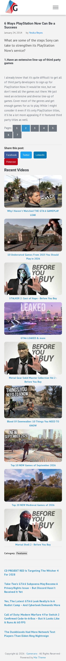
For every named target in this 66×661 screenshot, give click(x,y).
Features (22, 553)
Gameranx (31, 653)
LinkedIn (40, 155)
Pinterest (11, 161)
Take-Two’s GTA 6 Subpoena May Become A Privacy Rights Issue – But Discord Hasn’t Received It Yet (31, 588)
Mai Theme (40, 657)
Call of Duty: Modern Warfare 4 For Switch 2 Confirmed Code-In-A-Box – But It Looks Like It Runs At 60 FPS (31, 618)
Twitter (26, 155)
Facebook (11, 155)
